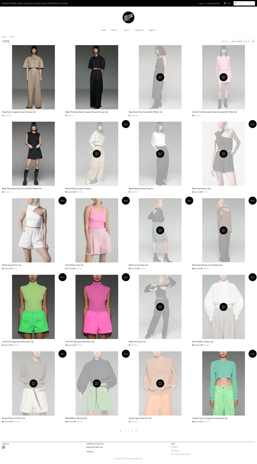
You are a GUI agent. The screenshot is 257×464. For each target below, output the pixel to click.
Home (4, 37)
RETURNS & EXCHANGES (181, 454)
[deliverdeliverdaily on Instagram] (3, 448)
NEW (103, 30)
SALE (126, 30)
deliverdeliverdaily (135, 458)
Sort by (225, 41)
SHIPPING (175, 451)
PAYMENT (175, 447)
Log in (200, 3)
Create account (214, 3)
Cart (228, 3)
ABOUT (152, 30)
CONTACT (139, 30)
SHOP (114, 30)
